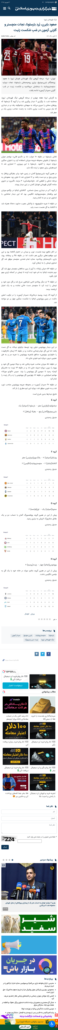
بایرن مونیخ (28, 635)
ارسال (5, 847)
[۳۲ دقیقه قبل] (29, 881)
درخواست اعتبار (15, 685)
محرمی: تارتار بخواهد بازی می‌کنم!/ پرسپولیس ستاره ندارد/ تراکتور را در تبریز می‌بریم (28, 984)
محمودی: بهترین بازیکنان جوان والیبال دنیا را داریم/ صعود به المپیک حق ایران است (28, 991)
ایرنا (33, 8)
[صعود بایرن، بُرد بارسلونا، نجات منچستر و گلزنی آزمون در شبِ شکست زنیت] (29, 57)
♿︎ (52, 1023)
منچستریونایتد (40, 635)
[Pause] (32, 686)
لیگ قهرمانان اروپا (50, 19)
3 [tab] (6, 860)
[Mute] (36, 686)
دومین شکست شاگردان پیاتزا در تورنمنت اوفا (37, 1008)
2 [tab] (9, 860)
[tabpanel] (29, 887)
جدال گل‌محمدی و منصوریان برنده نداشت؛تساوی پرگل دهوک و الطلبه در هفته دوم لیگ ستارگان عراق (28, 1004)
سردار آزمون (16, 635)
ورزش (33, 614)
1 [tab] (12, 860)
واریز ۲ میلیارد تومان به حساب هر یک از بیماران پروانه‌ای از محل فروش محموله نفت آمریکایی (30, 904)
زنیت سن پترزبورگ (31, 639)
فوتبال (27, 614)
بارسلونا (51, 635)
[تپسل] (3, 671)
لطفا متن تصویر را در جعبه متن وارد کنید (42, 837)
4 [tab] (3, 860)
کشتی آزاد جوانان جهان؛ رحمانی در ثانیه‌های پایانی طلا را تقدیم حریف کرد (29, 997)
